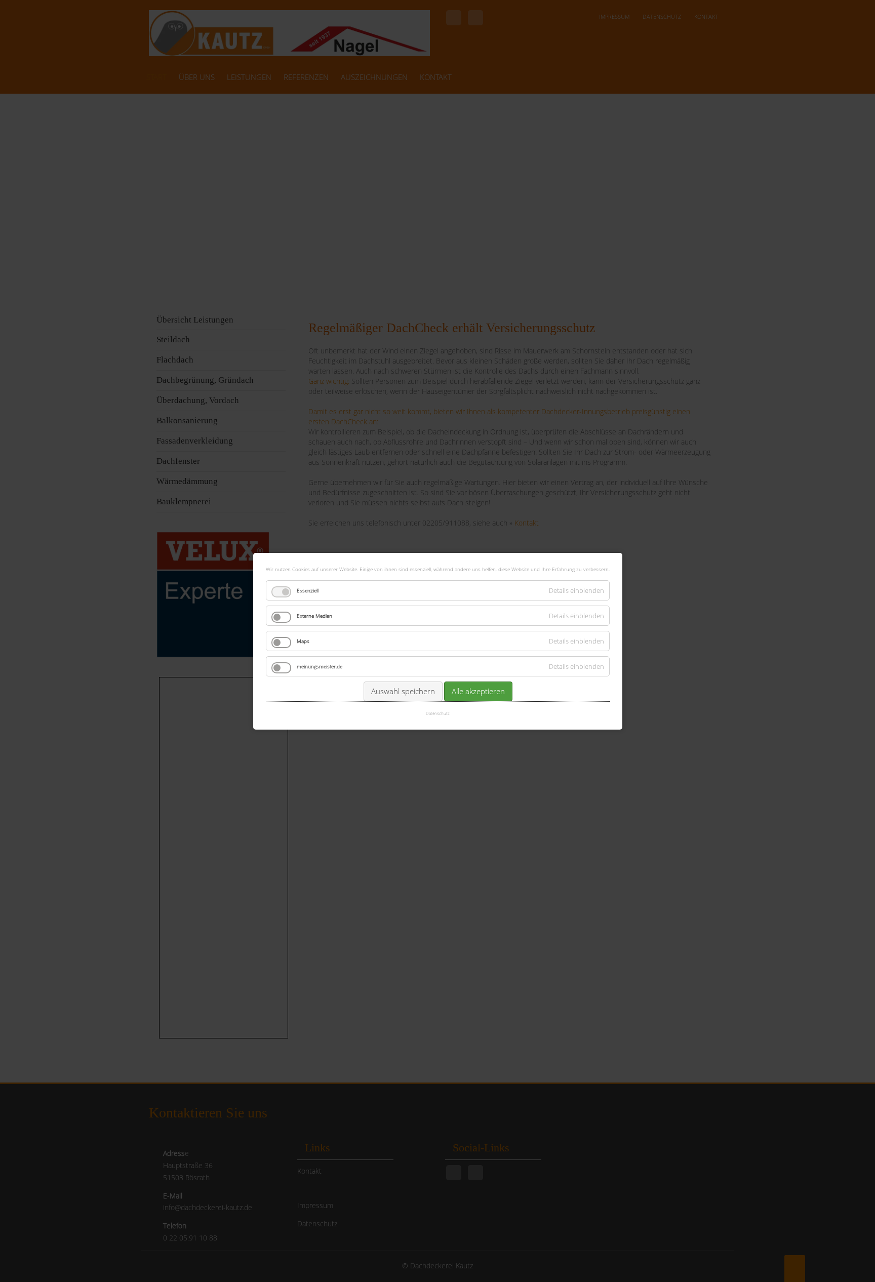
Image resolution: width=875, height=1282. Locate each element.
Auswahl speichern (402, 691)
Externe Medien (314, 615)
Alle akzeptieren (477, 691)
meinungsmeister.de (319, 666)
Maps (303, 641)
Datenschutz (438, 713)
